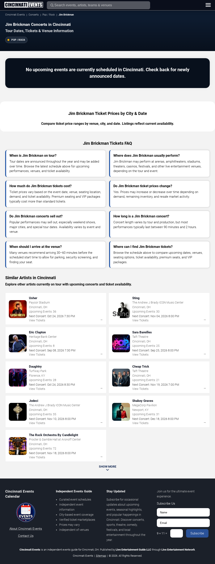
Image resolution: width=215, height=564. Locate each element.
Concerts (34, 14)
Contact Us (26, 536)
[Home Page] (23, 5)
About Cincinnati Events (25, 529)
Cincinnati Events (15, 14)
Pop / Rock (48, 14)
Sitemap (101, 555)
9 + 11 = (162, 533)
